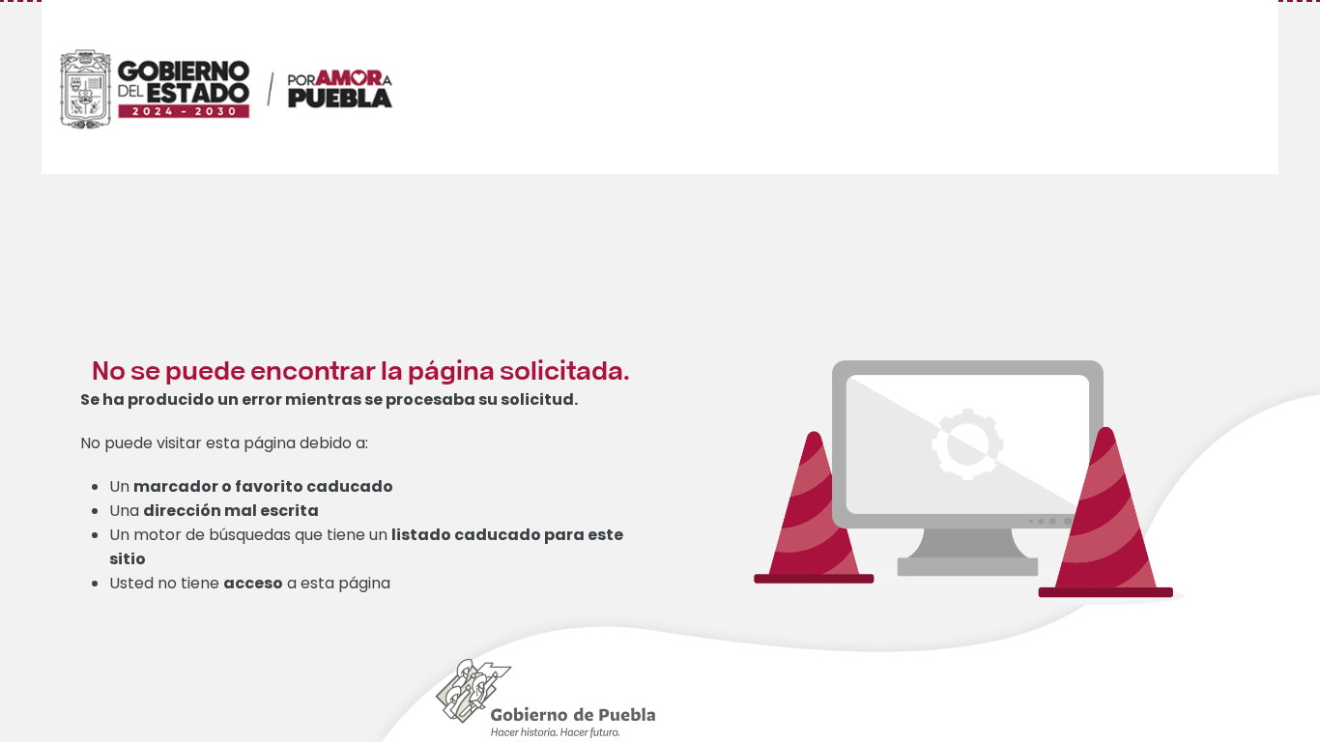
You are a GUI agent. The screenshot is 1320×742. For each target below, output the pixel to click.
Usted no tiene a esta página (249, 583)
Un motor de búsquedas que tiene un (366, 547)
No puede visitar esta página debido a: (224, 443)
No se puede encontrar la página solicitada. (361, 368)
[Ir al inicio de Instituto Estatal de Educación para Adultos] (249, 65)
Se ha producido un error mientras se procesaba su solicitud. (329, 399)
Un (251, 486)
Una (214, 510)
